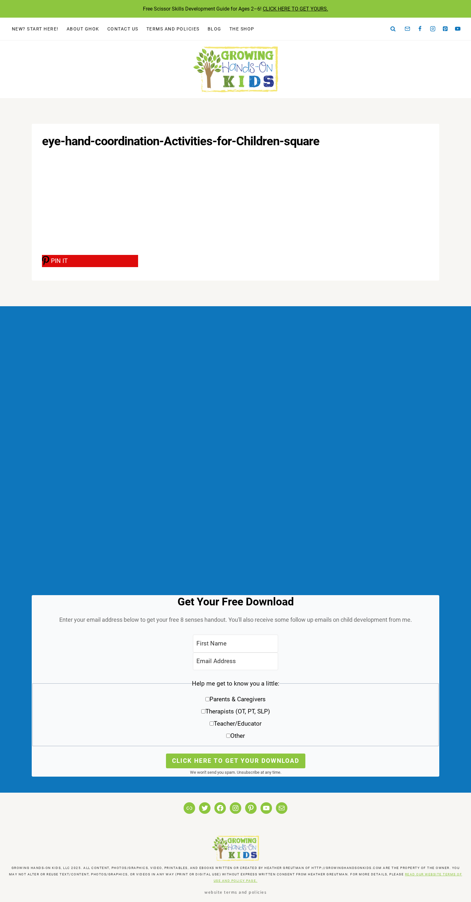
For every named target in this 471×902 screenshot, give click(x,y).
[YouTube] (457, 28)
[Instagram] (432, 28)
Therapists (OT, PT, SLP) (237, 711)
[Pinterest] (445, 28)
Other (237, 735)
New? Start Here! (35, 28)
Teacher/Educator (237, 723)
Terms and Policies (173, 28)
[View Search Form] (393, 29)
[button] (235, 712)
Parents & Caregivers (238, 699)
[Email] (407, 28)
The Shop (241, 28)
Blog (214, 28)
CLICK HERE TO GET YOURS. (295, 9)
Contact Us (122, 28)
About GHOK (83, 28)
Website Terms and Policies (235, 892)
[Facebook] (420, 28)
